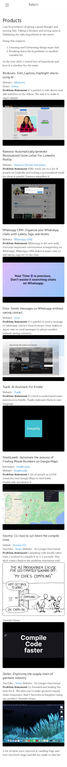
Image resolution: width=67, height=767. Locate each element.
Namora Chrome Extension (30, 165)
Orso (17, 318)
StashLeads (23, 466)
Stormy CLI (19, 545)
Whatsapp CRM (23, 239)
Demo (15, 86)
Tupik (17, 392)
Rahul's (33, 4)
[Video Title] (33, 123)
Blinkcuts (19, 82)
